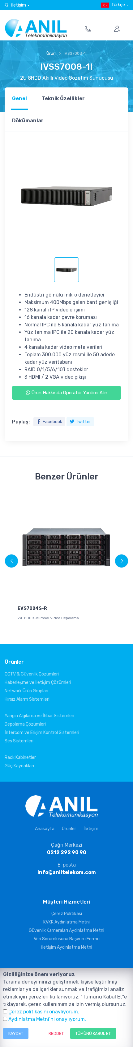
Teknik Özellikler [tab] (63, 98)
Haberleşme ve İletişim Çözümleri (38, 682)
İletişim (18, 5)
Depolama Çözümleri (25, 724)
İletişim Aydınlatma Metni (66, 947)
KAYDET (15, 1033)
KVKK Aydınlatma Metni (66, 922)
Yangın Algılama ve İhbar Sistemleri (39, 715)
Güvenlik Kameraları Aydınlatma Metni (66, 930)
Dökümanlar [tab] (28, 121)
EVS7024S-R (32, 608)
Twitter (83, 421)
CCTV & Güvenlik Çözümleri (32, 674)
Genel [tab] (19, 98)
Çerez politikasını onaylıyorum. (43, 1012)
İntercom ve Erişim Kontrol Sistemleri (42, 732)
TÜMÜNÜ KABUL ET (93, 1033)
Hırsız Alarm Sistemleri (27, 699)
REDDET (56, 1033)
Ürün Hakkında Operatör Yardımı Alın (68, 392)
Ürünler (69, 828)
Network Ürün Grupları (26, 691)
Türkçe (118, 4)
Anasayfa (44, 828)
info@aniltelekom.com (66, 872)
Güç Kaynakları (19, 766)
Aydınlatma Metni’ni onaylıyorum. (47, 1019)
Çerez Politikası (66, 913)
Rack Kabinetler (20, 757)
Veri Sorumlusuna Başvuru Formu (67, 939)
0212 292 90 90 (66, 852)
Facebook (52, 421)
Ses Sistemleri (19, 741)
